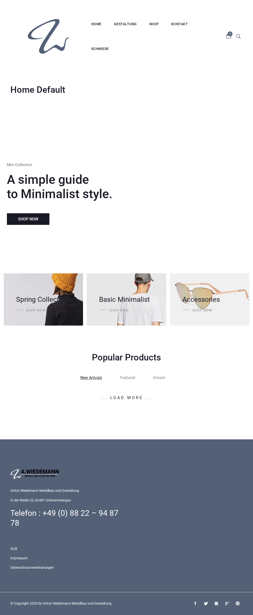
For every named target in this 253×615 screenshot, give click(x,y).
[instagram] (216, 604)
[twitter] (206, 604)
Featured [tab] (127, 377)
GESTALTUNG (125, 24)
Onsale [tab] (159, 377)
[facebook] (195, 604)
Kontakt (179, 24)
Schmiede (100, 49)
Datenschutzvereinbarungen (32, 567)
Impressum (19, 558)
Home (96, 24)
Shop (154, 24)
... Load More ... (126, 397)
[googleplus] (227, 604)
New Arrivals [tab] (91, 377)
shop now (36, 310)
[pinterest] (237, 604)
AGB (13, 549)
